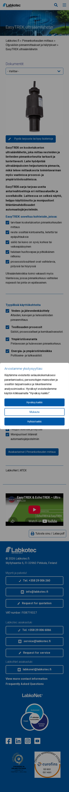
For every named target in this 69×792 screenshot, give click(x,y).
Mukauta (34, 412)
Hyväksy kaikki (34, 402)
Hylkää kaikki (34, 421)
